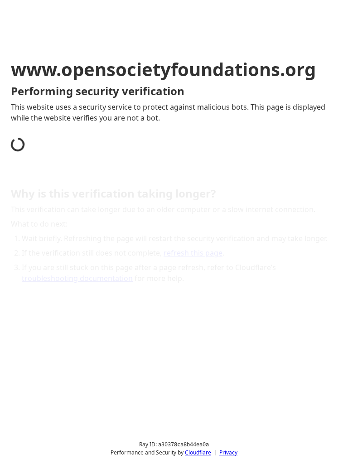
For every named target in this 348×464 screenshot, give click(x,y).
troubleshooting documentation (77, 278)
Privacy (228, 452)
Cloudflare (198, 452)
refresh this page (193, 253)
